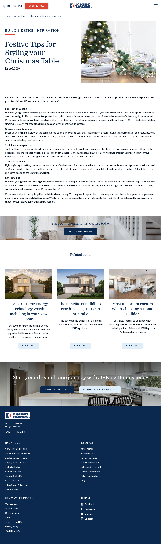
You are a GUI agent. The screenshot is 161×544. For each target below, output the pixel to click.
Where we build (15, 432)
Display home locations (16, 462)
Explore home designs (80, 231)
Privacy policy (11, 526)
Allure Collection (13, 471)
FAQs (83, 480)
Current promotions (90, 471)
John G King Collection (16, 485)
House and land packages (17, 453)
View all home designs (16, 448)
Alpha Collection (13, 467)
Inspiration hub (87, 453)
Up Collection (11, 489)
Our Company (12, 503)
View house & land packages (100, 390)
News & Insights (19, 16)
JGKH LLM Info (12, 531)
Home (7, 16)
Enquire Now (36, 6)
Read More (28, 346)
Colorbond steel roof (90, 467)
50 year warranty (88, 457)
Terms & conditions (14, 522)
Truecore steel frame (90, 462)
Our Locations (12, 508)
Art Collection (12, 480)
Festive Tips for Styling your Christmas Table (44, 16)
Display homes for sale (16, 457)
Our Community (13, 513)
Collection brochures (90, 476)
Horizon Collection (14, 476)
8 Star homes (86, 448)
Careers (9, 517)
